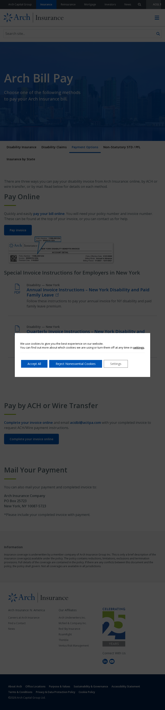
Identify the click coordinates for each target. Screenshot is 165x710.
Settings (115, 364)
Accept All (34, 364)
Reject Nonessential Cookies (76, 364)
